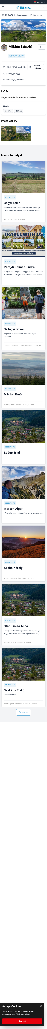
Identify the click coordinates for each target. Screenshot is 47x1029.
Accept (22, 1021)
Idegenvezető (22, 15)
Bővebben (23, 712)
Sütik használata (23, 1014)
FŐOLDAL (9, 15)
